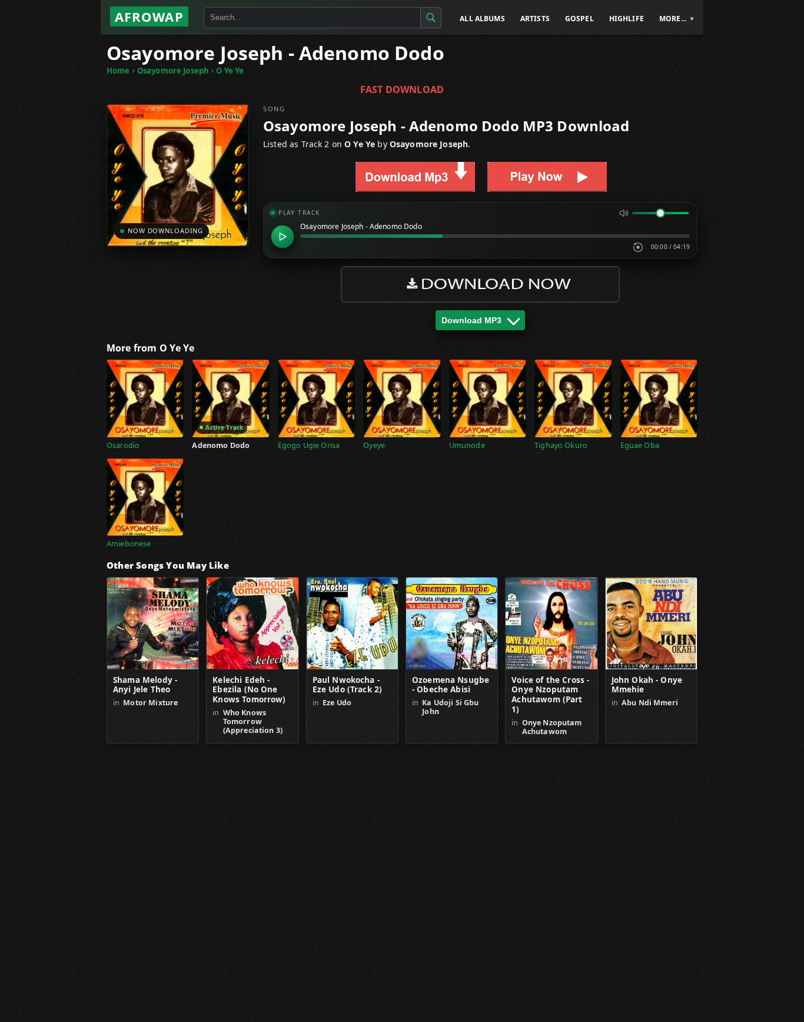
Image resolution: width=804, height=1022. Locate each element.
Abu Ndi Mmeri (650, 702)
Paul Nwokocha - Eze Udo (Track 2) (348, 685)
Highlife (626, 19)
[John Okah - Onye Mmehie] (651, 623)
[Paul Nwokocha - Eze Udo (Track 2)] (352, 623)
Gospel (579, 19)
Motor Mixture (150, 702)
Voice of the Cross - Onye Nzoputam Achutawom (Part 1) (550, 695)
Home (118, 70)
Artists (535, 19)
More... (672, 19)
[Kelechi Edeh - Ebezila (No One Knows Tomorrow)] (252, 623)
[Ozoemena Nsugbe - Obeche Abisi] (451, 623)
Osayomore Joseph (173, 70)
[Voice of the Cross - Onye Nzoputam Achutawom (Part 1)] (551, 623)
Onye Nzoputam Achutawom (552, 727)
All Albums (482, 19)
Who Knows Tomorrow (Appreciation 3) (253, 721)
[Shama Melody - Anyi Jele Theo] (152, 623)
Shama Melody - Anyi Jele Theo (145, 685)
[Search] (430, 17)
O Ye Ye (230, 70)
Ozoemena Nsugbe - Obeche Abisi (450, 685)
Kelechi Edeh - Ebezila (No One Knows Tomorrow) (248, 690)
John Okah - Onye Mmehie (647, 685)
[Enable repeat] (638, 247)
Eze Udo (337, 702)
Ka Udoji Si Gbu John (450, 707)
